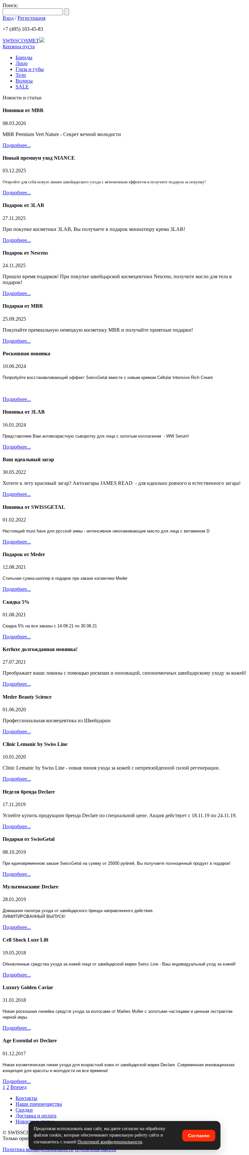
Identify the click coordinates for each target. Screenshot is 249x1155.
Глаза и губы (30, 69)
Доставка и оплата (36, 1115)
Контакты (26, 1098)
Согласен (198, 1135)
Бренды (24, 57)
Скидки (24, 1110)
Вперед (18, 1087)
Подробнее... (17, 145)
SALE (22, 86)
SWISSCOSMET (21, 40)
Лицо (22, 63)
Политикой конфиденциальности (109, 1141)
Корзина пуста (19, 46)
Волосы (24, 81)
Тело (21, 75)
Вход (8, 18)
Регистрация (31, 18)
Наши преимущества (39, 1104)
